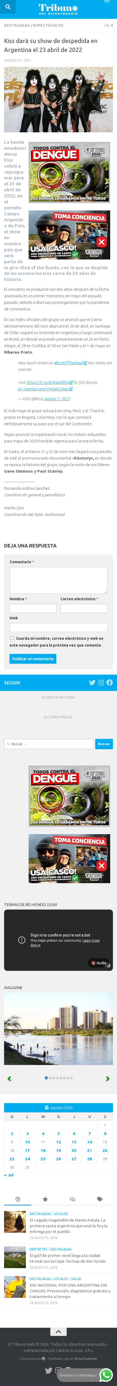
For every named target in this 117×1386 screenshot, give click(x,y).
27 (74, 1158)
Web (14, 618)
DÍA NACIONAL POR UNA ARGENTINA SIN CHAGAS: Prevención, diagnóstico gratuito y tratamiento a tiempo (70, 1291)
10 (27, 1142)
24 (27, 1158)
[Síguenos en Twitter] (92, 682)
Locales (61, 1214)
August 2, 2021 (57, 398)
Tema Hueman (85, 1358)
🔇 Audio (98, 963)
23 (12, 1158)
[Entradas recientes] (17, 1200)
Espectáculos (48, 25)
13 (74, 1142)
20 (74, 1150)
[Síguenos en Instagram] (101, 682)
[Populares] (45, 1200)
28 (89, 1158)
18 (43, 1150)
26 (58, 1158)
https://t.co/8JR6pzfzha (47, 382)
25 (43, 1158)
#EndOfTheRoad (68, 362)
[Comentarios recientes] (72, 1200)
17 (27, 1150)
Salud (76, 1279)
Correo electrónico (79, 599)
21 (89, 1150)
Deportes (38, 1249)
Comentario (22, 562)
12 (58, 1142)
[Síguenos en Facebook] (109, 682)
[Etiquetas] (99, 1200)
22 (105, 1150)
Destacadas (17, 25)
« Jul (9, 1175)
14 (89, 1142)
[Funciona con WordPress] (43, 1358)
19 (58, 1150)
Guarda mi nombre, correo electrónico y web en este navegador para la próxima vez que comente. (56, 641)
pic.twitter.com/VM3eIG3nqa (43, 389)
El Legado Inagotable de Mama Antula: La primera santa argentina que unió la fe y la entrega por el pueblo (68, 1226)
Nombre (18, 599)
